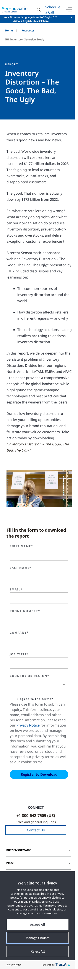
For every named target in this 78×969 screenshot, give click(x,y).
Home (9, 30)
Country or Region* (29, 676)
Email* (16, 589)
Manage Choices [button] (38, 938)
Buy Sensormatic (18, 850)
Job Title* (19, 654)
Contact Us (36, 830)
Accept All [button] (37, 924)
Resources (27, 30)
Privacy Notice (28, 725)
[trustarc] (62, 965)
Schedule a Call (52, 10)
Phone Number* (25, 611)
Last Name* (20, 568)
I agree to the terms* (35, 699)
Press (10, 863)
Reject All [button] (38, 951)
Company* (19, 633)
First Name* (21, 546)
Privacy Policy (13, 964)
